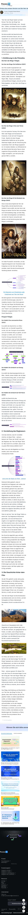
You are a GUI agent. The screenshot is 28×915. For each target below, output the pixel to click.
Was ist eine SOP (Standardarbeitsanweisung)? (7, 808)
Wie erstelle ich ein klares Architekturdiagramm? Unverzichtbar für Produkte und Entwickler (10, 778)
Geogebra (3, 885)
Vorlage (3, 881)
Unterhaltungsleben (7, 720)
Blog (2, 882)
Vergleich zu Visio (6, 871)
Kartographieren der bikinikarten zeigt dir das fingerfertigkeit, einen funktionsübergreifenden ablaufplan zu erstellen (10, 748)
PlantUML (3, 887)
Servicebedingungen (6, 912)
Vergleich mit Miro (6, 870)
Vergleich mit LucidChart (7, 874)
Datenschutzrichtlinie (18, 912)
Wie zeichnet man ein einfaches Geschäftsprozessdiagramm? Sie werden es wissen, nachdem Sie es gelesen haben (10, 793)
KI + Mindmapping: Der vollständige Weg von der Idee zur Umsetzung (10, 823)
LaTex (2, 883)
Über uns (3, 894)
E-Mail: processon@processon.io (10, 895)
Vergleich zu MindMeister (7, 873)
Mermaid (3, 886)
